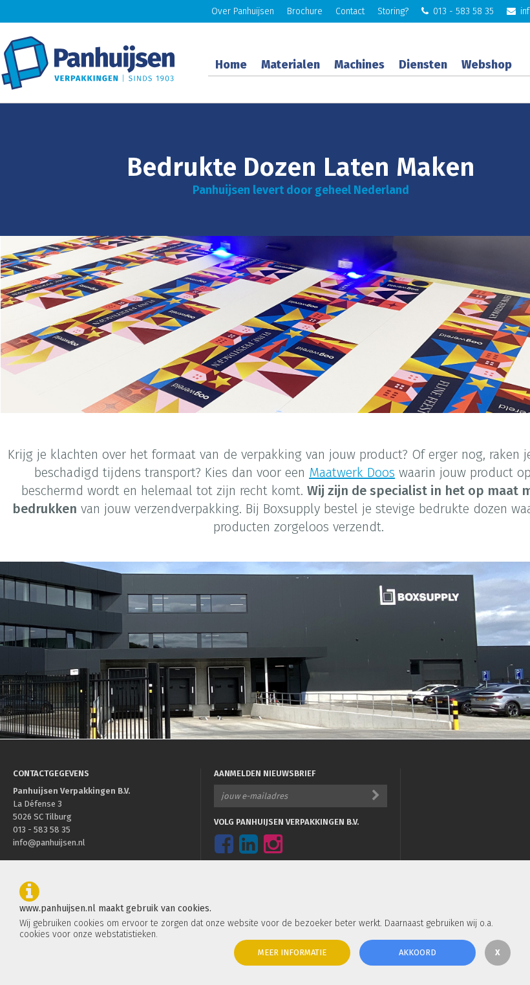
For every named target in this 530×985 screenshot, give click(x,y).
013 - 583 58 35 (463, 11)
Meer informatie (292, 952)
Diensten (423, 65)
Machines (359, 65)
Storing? (392, 11)
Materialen (290, 65)
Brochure (305, 11)
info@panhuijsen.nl (49, 842)
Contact (350, 11)
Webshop (486, 65)
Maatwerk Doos (352, 472)
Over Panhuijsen (242, 11)
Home (231, 65)
